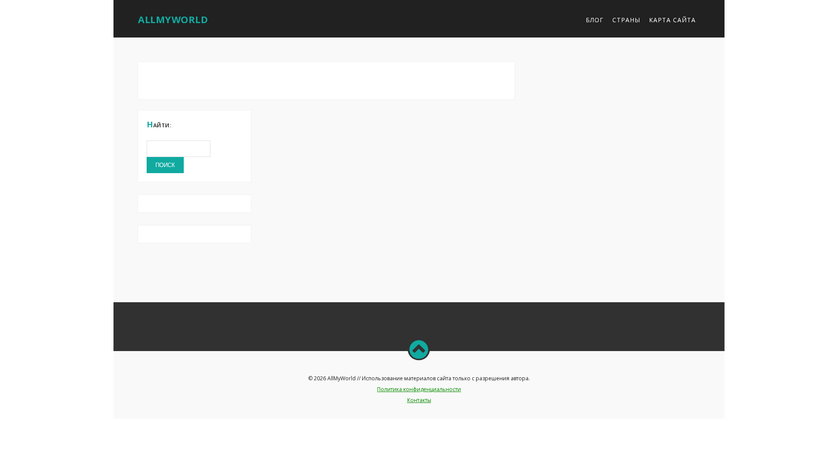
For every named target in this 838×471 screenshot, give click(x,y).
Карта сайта (672, 20)
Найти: (159, 124)
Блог (595, 20)
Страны (626, 20)
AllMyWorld (173, 19)
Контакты (419, 400)
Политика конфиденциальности (419, 389)
